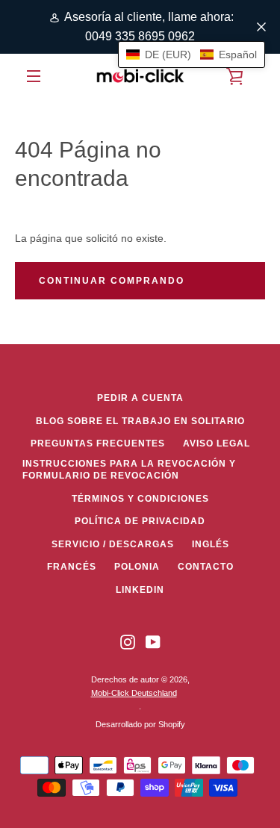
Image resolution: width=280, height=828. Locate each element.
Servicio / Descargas (113, 544)
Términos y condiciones (140, 499)
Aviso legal (216, 443)
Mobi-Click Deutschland (134, 692)
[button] (191, 54)
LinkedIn (140, 590)
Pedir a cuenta (140, 398)
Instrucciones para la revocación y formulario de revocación (129, 470)
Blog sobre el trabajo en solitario (140, 421)
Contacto (206, 566)
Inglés (210, 544)
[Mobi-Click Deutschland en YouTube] (153, 641)
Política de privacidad (140, 521)
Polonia (137, 566)
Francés (71, 566)
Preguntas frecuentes (98, 443)
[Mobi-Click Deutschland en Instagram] (127, 641)
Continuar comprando (111, 281)
